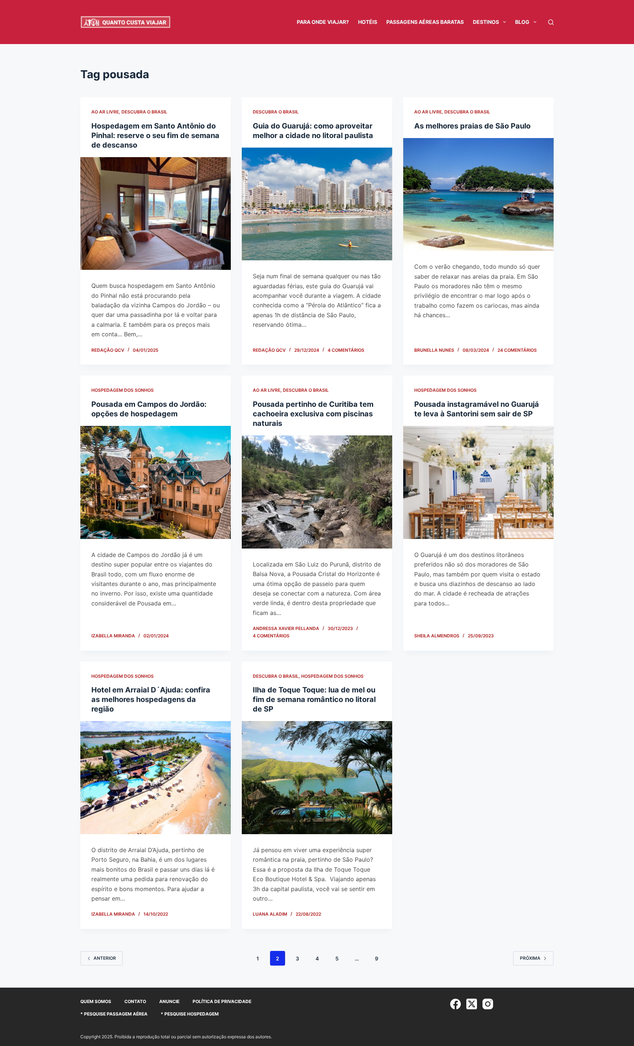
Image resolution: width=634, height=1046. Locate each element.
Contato (135, 1001)
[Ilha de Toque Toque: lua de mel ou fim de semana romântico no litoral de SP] (317, 777)
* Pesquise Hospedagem (190, 1014)
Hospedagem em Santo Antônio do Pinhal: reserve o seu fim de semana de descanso (155, 135)
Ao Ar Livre (105, 112)
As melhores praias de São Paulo (472, 126)
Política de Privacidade (222, 1001)
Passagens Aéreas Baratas (425, 22)
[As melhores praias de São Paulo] (478, 194)
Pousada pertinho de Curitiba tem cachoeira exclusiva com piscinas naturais (313, 414)
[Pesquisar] (551, 22)
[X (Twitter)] (471, 1004)
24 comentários (517, 350)
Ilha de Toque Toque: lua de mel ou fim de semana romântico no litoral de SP (314, 699)
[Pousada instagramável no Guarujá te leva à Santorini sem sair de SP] (478, 482)
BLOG (522, 22)
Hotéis (367, 22)
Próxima (530, 958)
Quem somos (95, 1001)
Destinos (486, 22)
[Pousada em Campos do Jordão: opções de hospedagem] (155, 482)
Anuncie (169, 1001)
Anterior (105, 958)
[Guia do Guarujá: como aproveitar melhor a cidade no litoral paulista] (317, 204)
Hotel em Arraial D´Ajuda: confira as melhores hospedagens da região (150, 699)
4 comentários (346, 350)
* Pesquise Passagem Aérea (113, 1014)
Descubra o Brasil (144, 112)
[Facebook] (455, 1004)
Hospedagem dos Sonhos (122, 390)
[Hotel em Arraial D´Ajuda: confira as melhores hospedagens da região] (155, 777)
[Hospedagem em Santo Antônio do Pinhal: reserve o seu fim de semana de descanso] (155, 213)
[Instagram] (487, 1004)
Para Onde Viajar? (323, 22)
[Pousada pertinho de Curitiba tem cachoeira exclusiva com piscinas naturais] (317, 492)
